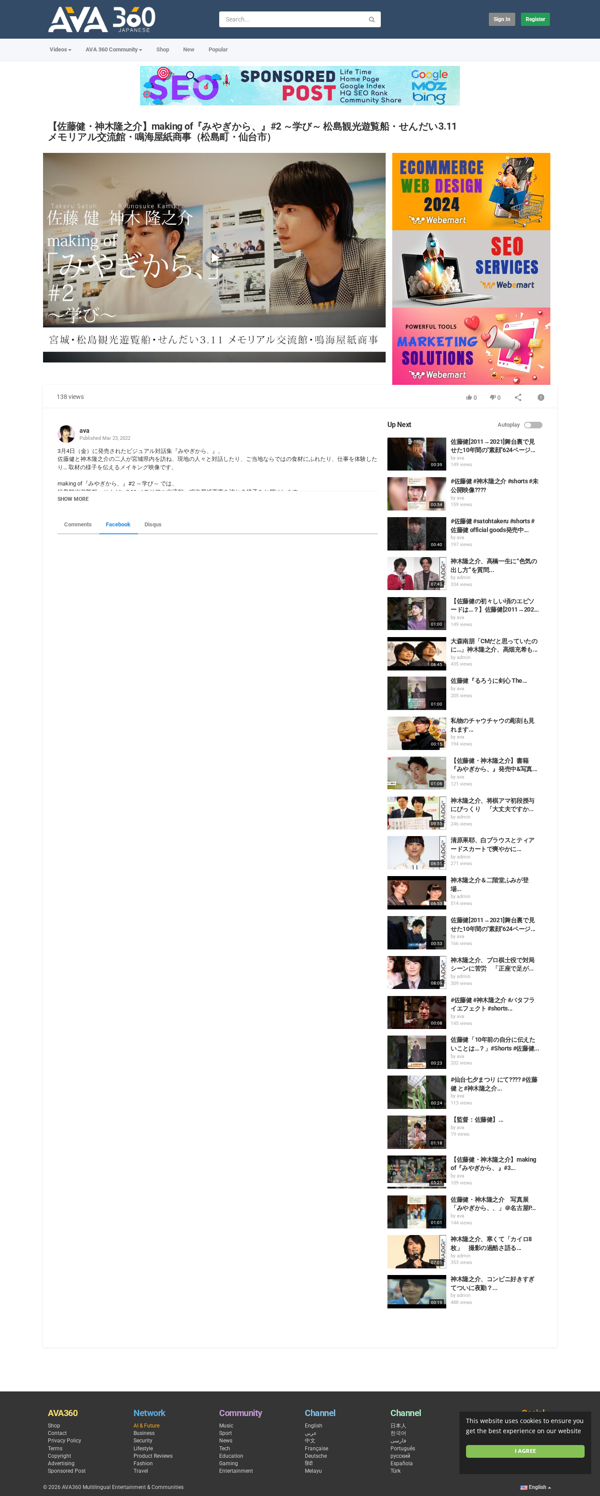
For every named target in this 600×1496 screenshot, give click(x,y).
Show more (73, 499)
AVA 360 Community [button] (112, 49)
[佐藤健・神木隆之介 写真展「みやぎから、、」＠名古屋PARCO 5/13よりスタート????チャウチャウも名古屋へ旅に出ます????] (416, 1212)
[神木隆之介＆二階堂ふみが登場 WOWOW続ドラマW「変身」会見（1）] (416, 892)
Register (535, 19)
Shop (162, 49)
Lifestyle (143, 1448)
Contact (57, 1433)
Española (401, 1463)
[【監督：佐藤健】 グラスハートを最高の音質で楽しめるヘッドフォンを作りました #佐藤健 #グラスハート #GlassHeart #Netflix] (416, 1132)
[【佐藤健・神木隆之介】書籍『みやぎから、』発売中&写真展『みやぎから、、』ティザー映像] (416, 773)
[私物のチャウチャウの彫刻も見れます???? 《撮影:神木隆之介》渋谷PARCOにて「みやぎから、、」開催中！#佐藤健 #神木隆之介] (416, 733)
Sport (225, 1433)
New (189, 49)
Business (144, 1433)
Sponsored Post (67, 1471)
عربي (311, 1433)
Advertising (61, 1463)
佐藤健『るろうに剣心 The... (489, 680)
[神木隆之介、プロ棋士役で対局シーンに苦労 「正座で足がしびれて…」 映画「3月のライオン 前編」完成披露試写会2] (416, 972)
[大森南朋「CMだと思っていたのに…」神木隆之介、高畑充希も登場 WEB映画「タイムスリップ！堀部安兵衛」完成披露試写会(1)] (416, 653)
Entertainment (236, 1471)
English (313, 1426)
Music (226, 1426)
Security (143, 1441)
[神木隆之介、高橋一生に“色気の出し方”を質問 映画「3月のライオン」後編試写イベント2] (416, 573)
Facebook (118, 524)
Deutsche (316, 1456)
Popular (218, 49)
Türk (395, 1471)
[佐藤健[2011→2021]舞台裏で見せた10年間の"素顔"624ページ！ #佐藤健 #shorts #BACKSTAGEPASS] (416, 454)
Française (316, 1448)
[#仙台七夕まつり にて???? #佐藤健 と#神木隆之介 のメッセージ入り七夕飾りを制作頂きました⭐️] (416, 1092)
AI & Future (146, 1426)
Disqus (153, 524)
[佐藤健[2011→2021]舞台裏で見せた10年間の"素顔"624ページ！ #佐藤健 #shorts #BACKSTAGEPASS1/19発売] (416, 932)
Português (402, 1448)
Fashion (143, 1463)
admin (463, 577)
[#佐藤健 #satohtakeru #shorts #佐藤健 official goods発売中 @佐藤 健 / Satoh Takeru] (416, 534)
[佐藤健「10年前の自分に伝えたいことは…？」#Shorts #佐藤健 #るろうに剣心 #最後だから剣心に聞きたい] (416, 1052)
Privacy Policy (64, 1441)
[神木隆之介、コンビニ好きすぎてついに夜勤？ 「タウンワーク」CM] (416, 1291)
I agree (525, 1451)
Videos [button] (58, 49)
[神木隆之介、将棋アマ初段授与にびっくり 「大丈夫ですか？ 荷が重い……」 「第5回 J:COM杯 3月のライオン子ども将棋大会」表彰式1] (416, 813)
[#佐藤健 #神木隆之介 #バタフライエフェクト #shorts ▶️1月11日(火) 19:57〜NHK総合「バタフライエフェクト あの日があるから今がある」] (416, 1012)
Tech (224, 1448)
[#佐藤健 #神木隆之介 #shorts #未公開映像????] (416, 494)
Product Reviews (153, 1456)
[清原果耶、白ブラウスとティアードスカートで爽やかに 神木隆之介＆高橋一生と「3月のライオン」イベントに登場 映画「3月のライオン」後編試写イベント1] (416, 852)
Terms (55, 1448)
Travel (141, 1471)
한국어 (398, 1433)
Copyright (59, 1456)
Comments (78, 524)
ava (85, 430)
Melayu (313, 1471)
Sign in (502, 19)
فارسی (398, 1441)
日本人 (398, 1426)
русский (400, 1456)
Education (231, 1456)
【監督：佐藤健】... (477, 1119)
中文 (310, 1441)
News (225, 1441)
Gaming (228, 1463)
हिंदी (309, 1463)
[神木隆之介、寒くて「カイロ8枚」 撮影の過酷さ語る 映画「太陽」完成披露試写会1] (416, 1251)
